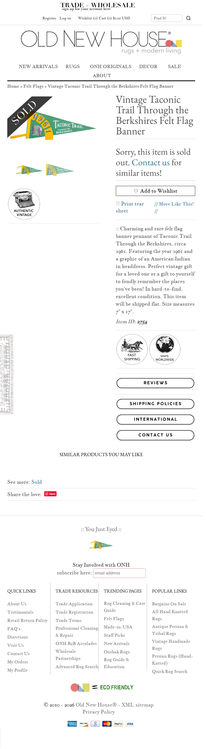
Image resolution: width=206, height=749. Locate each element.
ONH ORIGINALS (110, 66)
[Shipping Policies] (101, 405)
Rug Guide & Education (116, 663)
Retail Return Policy (27, 620)
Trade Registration (74, 612)
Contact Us (18, 653)
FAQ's (13, 628)
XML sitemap (137, 705)
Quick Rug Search (169, 671)
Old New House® (96, 705)
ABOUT (102, 75)
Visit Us (15, 645)
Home (13, 86)
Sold (36, 482)
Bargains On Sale (169, 604)
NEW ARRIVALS (38, 66)
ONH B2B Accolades (76, 643)
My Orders (17, 662)
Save (52, 494)
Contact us (151, 162)
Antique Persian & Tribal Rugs (170, 630)
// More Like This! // (174, 207)
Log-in (65, 18)
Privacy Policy (98, 712)
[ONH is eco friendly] (101, 692)
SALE (174, 66)
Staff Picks (114, 635)
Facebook (14, 18)
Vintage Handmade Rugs (171, 645)
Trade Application (74, 604)
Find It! (160, 18)
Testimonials (20, 612)
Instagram (33, 18)
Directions (17, 637)
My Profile (17, 670)
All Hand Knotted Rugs (170, 615)
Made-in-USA (118, 627)
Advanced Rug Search (77, 666)
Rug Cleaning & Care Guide (124, 607)
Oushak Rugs (117, 652)
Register (49, 18)
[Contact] (101, 436)
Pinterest (24, 18)
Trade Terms (68, 620)
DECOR (148, 66)
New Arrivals (116, 643)
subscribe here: (74, 572)
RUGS (73, 66)
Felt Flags (33, 86)
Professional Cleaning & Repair (77, 632)
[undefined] (53, 125)
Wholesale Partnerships (68, 655)
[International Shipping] (101, 420)
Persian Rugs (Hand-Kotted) (172, 660)
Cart (114, 18)
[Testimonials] (155, 388)
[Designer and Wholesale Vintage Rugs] (100, 10)
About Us (16, 604)
